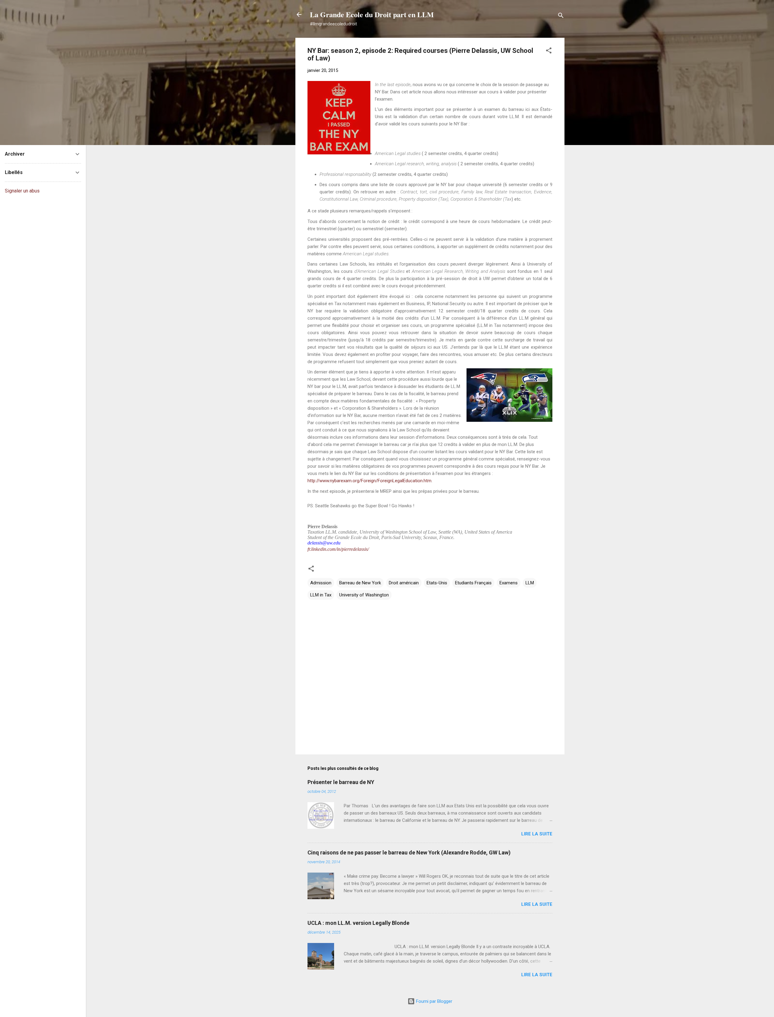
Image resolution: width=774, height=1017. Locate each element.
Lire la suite (536, 834)
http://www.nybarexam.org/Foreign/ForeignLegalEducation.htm (369, 480)
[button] (548, 51)
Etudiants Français (473, 583)
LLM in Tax (320, 595)
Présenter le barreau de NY (340, 782)
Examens (508, 583)
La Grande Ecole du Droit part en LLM (372, 14)
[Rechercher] (560, 16)
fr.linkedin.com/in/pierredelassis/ (338, 549)
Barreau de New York (360, 583)
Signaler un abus (22, 191)
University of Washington (364, 595)
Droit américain (404, 583)
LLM (529, 583)
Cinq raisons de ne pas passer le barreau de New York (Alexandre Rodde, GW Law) (409, 852)
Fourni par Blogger (433, 1001)
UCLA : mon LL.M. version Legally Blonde (358, 923)
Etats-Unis (437, 583)
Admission (320, 583)
